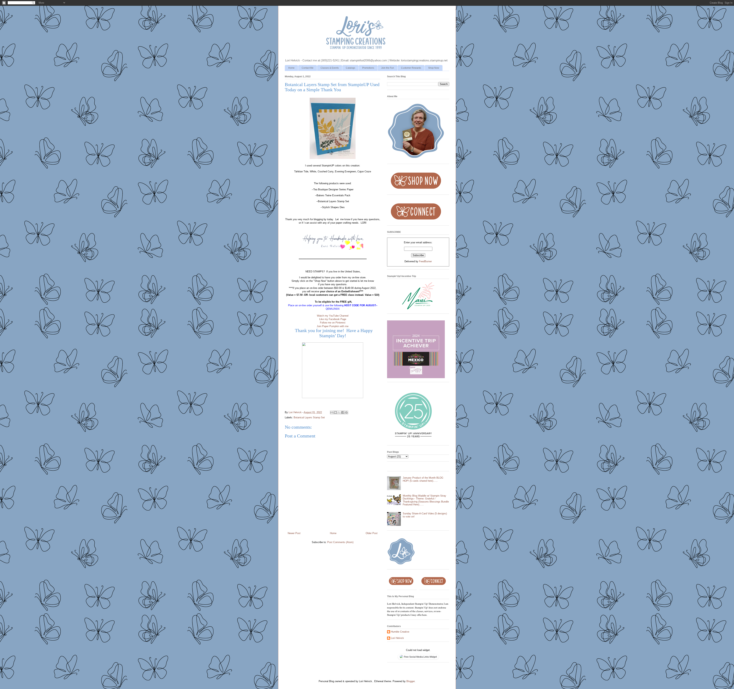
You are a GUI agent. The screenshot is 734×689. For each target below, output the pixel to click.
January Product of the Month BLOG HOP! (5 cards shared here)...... (423, 479)
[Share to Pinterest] (346, 412)
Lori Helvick (397, 638)
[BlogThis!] (335, 412)
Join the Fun (387, 68)
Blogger (410, 681)
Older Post (372, 533)
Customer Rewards (411, 68)
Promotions (368, 68)
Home (291, 68)
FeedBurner (425, 261)
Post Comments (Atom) (340, 542)
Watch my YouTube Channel (332, 315)
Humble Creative (400, 631)
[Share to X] (339, 412)
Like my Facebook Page (332, 319)
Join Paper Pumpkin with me (332, 326)
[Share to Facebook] (343, 412)
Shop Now (433, 68)
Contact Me (307, 68)
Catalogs (350, 68)
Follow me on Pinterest (332, 322)
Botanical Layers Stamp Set (309, 417)
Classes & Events (330, 68)
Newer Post (294, 533)
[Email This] (332, 412)
